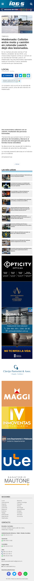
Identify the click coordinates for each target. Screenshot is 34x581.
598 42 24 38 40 (7, 551)
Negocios (4, 509)
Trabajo (3, 513)
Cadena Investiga (22, 502)
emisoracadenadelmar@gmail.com (12, 561)
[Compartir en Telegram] (28, 75)
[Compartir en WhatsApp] (24, 75)
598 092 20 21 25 (7, 535)
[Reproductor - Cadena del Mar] (17, 9)
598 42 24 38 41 (7, 553)
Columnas (4, 507)
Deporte (4, 504)
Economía (20, 516)
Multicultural (5, 514)
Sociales (19, 511)
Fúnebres (19, 513)
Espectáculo (5, 516)
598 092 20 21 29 (8, 546)
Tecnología (20, 507)
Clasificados (5, 518)
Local (3, 500)
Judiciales (4, 506)
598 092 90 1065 (7, 556)
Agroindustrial (21, 509)
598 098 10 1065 (7, 540)
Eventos (4, 511)
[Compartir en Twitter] (20, 75)
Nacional (19, 500)
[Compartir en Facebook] (16, 75)
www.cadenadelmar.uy (9, 566)
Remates (19, 514)
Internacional (5, 502)
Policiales (19, 504)
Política (19, 506)
